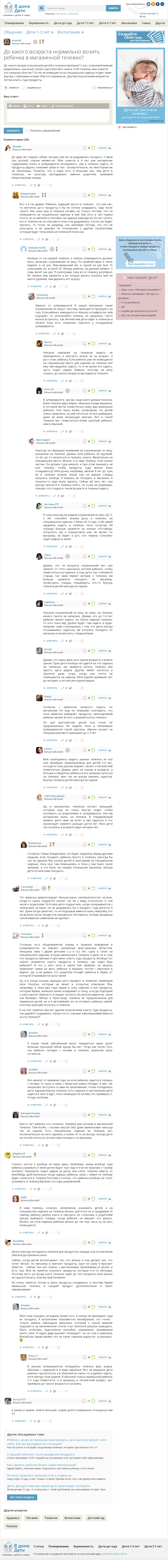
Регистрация (148, 13)
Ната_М (48, 389)
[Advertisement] (140, 182)
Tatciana (26, 934)
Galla (24, 1197)
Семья (146, 23)
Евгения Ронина (30, 1113)
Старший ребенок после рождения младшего (41, 1454)
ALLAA (48, 649)
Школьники (129, 23)
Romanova (35, 843)
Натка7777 (19, 1399)
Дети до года (63, 23)
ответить (20, 185)
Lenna (48, 748)
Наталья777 (51, 504)
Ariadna (33, 1032)
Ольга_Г (33, 1355)
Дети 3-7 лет (107, 23)
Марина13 (19, 1153)
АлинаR (16, 40)
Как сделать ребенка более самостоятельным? (41, 1465)
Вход (143, 16)
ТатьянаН (27, 886)
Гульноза (42, 294)
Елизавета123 (37, 247)
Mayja (47, 696)
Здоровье (12, 1518)
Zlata (47, 554)
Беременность (39, 23)
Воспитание (68, 32)
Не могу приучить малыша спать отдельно (39, 1475)
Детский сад (96, 1518)
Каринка (49, 602)
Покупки (11, 1526)
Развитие (51, 1518)
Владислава (28, 193)
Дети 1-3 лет (85, 23)
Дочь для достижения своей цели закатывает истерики (48, 1486)
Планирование (14, 23)
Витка (48, 342)
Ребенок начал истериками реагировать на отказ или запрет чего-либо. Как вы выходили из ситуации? (57, 1442)
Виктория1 (43, 439)
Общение (13, 32)
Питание (32, 1518)
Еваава (17, 146)
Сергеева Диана (54, 795)
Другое (160, 23)
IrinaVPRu (18, 1241)
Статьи (39, 1546)
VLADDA (33, 1069)
